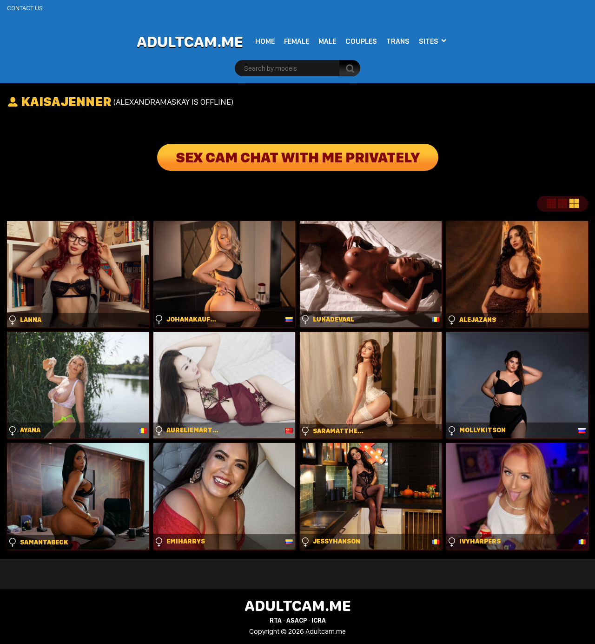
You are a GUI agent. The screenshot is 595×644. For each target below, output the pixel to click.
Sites (428, 41)
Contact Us (25, 8)
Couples (361, 41)
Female (296, 41)
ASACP (296, 620)
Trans (398, 41)
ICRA (318, 620)
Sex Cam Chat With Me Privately (298, 157)
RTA (276, 620)
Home (265, 41)
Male (327, 41)
